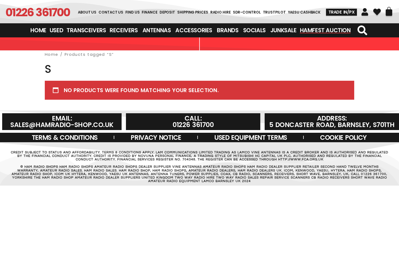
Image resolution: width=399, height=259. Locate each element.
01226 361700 (37, 12)
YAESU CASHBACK (304, 12)
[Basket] (389, 11)
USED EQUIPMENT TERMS (250, 137)
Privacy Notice (156, 137)
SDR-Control (247, 12)
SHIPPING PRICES (192, 12)
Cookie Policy (343, 137)
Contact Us (111, 12)
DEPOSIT (167, 12)
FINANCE (149, 12)
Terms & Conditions (65, 137)
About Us (87, 12)
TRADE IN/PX (341, 12)
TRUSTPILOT (274, 12)
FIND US (132, 12)
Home (51, 54)
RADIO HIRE (220, 12)
